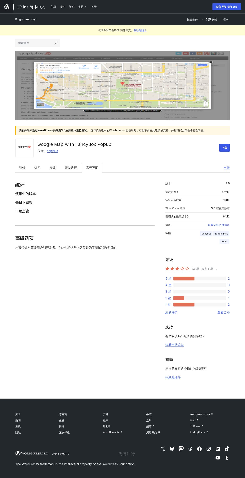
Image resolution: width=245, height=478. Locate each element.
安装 (53, 168)
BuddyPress (199, 432)
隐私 (18, 432)
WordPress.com (201, 414)
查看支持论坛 (174, 345)
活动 (149, 420)
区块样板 (64, 432)
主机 (18, 426)
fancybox (206, 233)
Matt (194, 420)
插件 (61, 426)
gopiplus (52, 151)
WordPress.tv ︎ (113, 432)
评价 (37, 168)
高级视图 (92, 168)
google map (221, 233)
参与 (149, 414)
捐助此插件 (173, 377)
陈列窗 (63, 414)
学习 (105, 414)
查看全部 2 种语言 (219, 224)
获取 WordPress (227, 6)
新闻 (18, 420)
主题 (61, 420)
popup (224, 241)
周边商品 (153, 432)
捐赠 (150, 426)
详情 (22, 168)
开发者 (107, 426)
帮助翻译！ (140, 30)
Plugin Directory (25, 19)
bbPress (197, 426)
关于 (18, 414)
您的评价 (171, 312)
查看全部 (223, 312)
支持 (227, 168)
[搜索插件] (56, 43)
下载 (224, 147)
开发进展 (71, 168)
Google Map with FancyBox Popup (74, 144)
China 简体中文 (61, 453)
